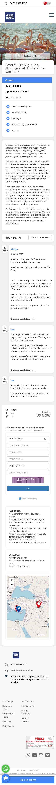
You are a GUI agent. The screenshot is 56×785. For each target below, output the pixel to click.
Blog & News (27, 705)
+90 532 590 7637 (18, 3)
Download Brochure (41, 237)
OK (28, 488)
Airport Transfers (26, 712)
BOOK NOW (28, 780)
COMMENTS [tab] (14, 97)
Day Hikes (7, 721)
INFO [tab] (10, 80)
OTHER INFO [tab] (15, 85)
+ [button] (12, 580)
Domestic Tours (7, 707)
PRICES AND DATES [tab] (18, 91)
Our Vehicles (27, 701)
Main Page (7, 701)
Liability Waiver (24, 720)
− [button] (12, 584)
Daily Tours (8, 726)
